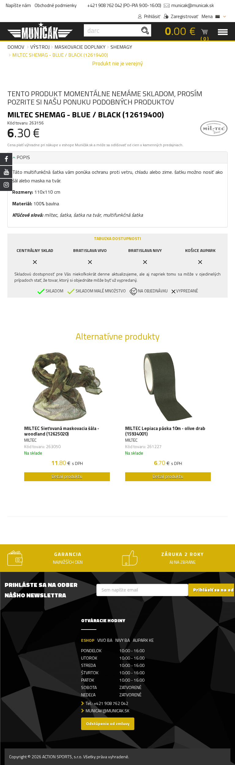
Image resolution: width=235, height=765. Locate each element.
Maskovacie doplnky (80, 47)
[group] (67, 418)
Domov (15, 47)
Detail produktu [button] (67, 476)
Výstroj (40, 47)
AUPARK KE (143, 640)
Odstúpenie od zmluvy (107, 723)
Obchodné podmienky (55, 5)
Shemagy (121, 47)
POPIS (22, 157)
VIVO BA (104, 640)
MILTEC (30, 440)
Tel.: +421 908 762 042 (107, 703)
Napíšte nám (18, 5)
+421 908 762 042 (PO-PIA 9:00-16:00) (124, 5)
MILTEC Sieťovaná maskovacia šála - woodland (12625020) (61, 431)
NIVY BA (122, 640)
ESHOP (87, 640)
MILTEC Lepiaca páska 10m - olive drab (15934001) (165, 431)
